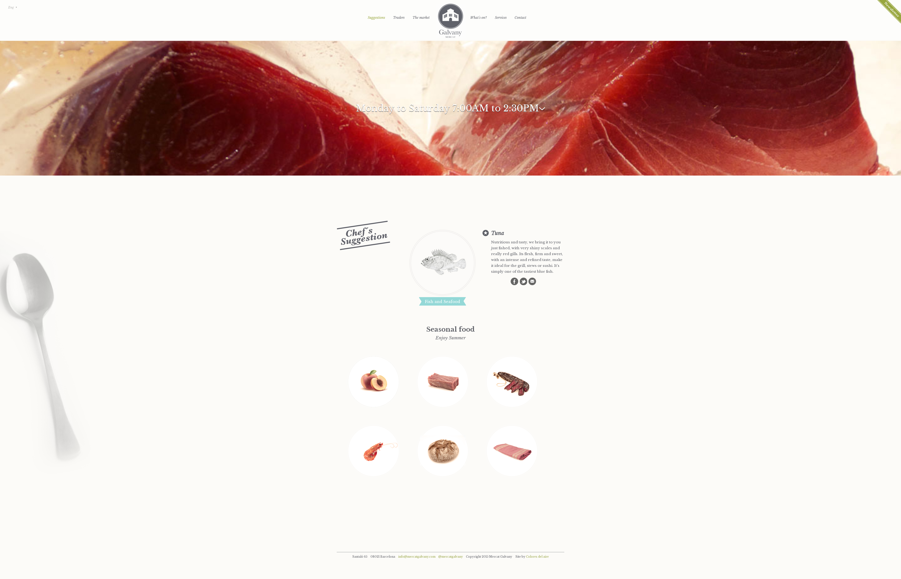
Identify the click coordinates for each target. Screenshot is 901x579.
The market (421, 17)
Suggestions (376, 17)
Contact (520, 17)
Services (501, 17)
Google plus (532, 281)
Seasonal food (450, 329)
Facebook (514, 281)
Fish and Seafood (442, 301)
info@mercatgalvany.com (416, 556)
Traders (399, 17)
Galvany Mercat (451, 21)
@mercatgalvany (450, 556)
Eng (11, 7)
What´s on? (478, 17)
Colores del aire (537, 556)
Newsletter (889, 11)
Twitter (523, 281)
